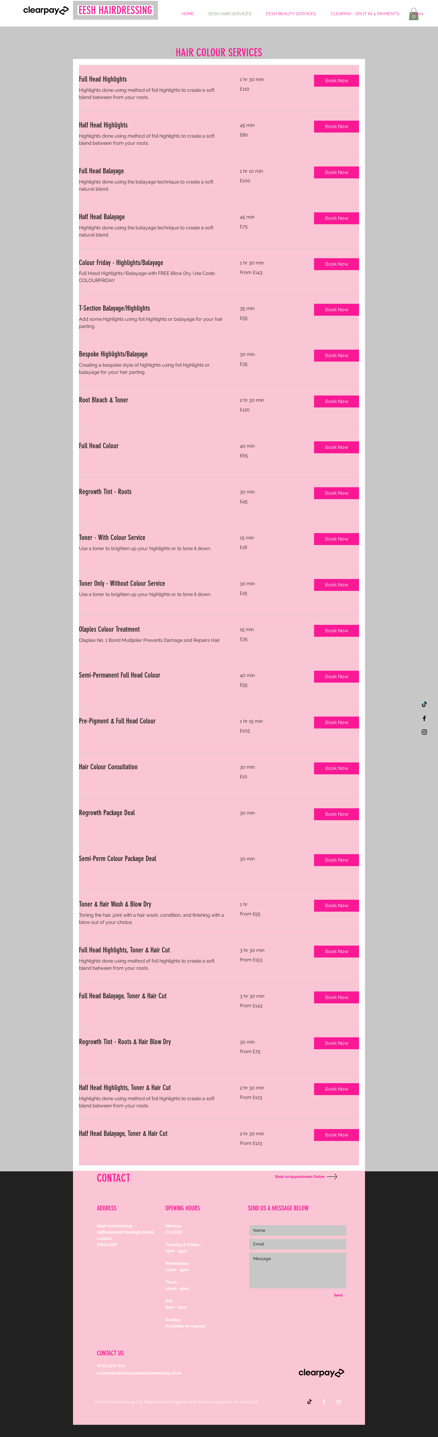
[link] (152, 79)
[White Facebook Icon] (324, 1402)
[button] (336, 81)
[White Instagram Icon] (339, 1402)
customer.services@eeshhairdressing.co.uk (139, 1373)
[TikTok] (424, 704)
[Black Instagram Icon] (424, 732)
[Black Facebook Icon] (424, 718)
